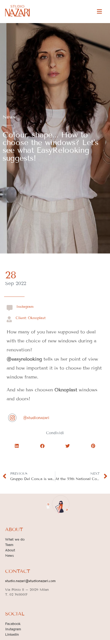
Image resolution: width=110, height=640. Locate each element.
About (10, 550)
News (9, 117)
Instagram (13, 629)
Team (9, 545)
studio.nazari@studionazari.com (30, 581)
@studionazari (36, 417)
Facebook (12, 624)
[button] (99, 11)
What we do (15, 539)
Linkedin (12, 635)
